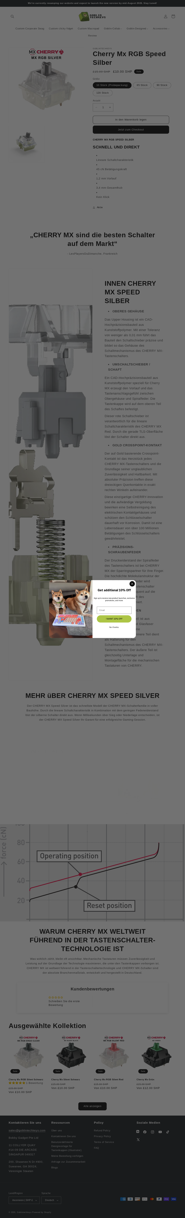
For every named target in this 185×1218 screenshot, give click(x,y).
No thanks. (114, 627)
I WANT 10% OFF (114, 618)
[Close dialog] (132, 583)
